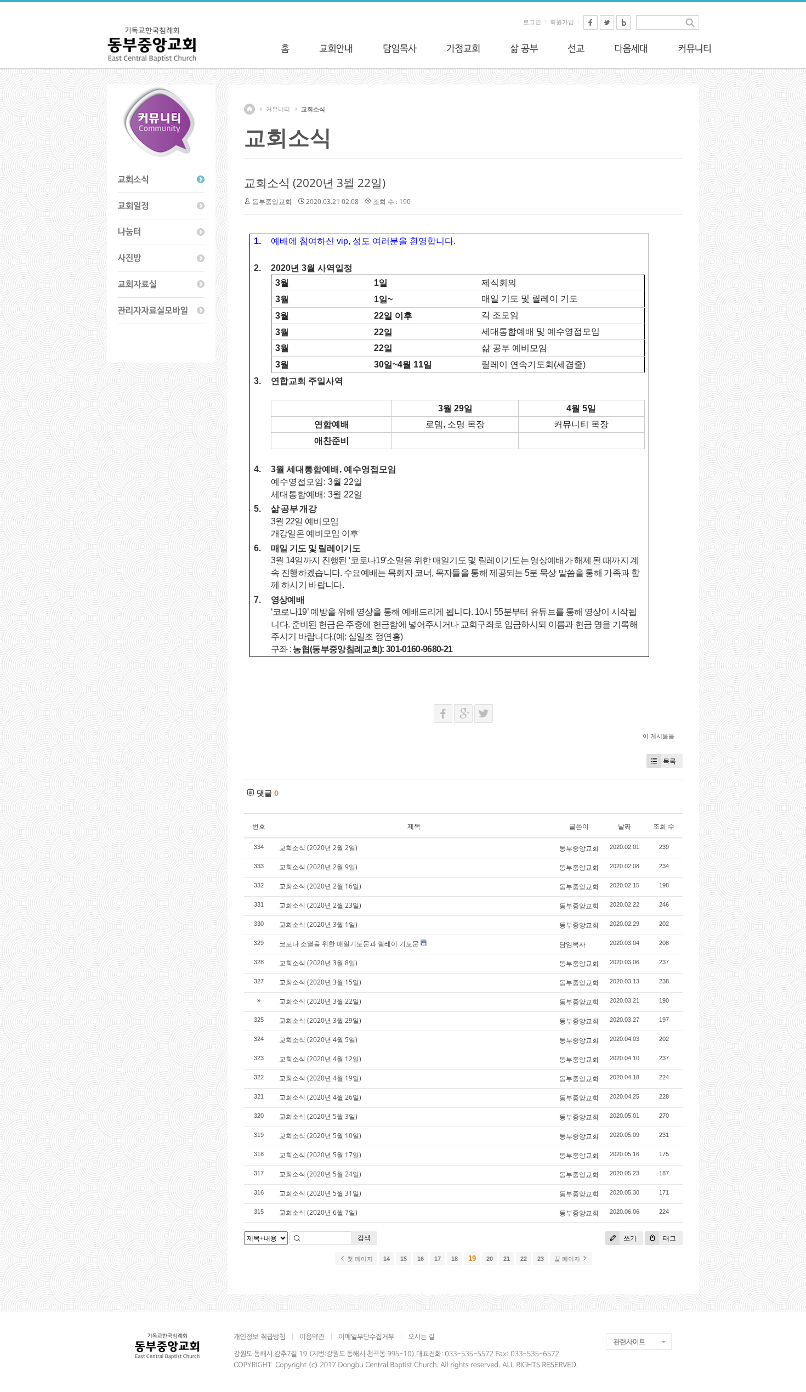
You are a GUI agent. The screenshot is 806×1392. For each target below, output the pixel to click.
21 (506, 1258)
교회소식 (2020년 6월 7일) (318, 1212)
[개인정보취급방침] (263, 1336)
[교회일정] (161, 206)
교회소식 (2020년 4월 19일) (320, 1078)
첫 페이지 (359, 1258)
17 (437, 1258)
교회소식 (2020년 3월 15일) (320, 982)
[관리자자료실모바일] (161, 311)
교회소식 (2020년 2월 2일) (318, 847)
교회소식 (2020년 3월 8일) (318, 962)
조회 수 (663, 826)
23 (540, 1258)
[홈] (285, 48)
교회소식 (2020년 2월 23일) (320, 905)
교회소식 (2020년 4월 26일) (320, 1097)
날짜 (624, 826)
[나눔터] (161, 232)
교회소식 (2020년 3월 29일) (320, 1020)
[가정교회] (463, 48)
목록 (669, 761)
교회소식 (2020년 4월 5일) (318, 1039)
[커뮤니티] (695, 48)
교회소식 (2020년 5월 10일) (320, 1135)
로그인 (532, 22)
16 (420, 1258)
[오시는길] (421, 1336)
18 (454, 1258)
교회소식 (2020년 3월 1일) (318, 924)
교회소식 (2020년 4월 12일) (320, 1058)
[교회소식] (161, 180)
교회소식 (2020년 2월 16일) (320, 886)
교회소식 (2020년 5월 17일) (320, 1154)
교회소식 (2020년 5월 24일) (320, 1174)
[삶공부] (524, 48)
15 (403, 1258)
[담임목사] (400, 48)
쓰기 (629, 1238)
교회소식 (313, 109)
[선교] (575, 48)
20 (489, 1258)
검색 (364, 1237)
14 (386, 1258)
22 (523, 1258)
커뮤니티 (278, 109)
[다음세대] (631, 48)
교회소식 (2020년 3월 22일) (314, 182)
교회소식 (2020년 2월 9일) (318, 867)
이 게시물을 (658, 736)
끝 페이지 (568, 1258)
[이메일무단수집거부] (366, 1336)
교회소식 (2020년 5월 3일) (318, 1116)
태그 (668, 1238)
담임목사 (572, 944)
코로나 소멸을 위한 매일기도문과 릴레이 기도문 (349, 943)
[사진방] (161, 258)
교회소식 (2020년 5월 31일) (320, 1193)
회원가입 (562, 22)
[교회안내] (336, 48)
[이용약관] (311, 1336)
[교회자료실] (161, 284)
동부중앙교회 (272, 201)
